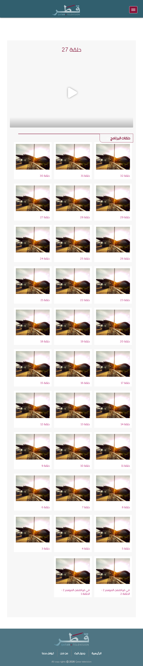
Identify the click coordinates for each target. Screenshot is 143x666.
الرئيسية (96, 653)
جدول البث (79, 653)
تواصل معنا (48, 653)
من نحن (64, 653)
